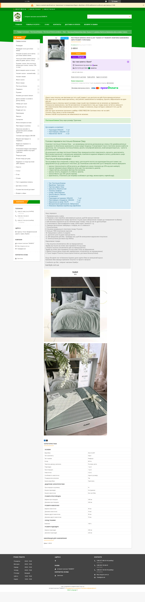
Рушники (18, 92)
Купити (78, 53)
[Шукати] (130, 17)
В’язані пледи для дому (23, 158)
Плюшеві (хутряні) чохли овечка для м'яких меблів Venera (25, 54)
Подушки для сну (21, 107)
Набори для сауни (21, 103)
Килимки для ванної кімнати (24, 95)
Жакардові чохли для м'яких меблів (24, 49)
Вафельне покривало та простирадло (23, 144)
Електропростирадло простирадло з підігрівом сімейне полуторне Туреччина (26, 150)
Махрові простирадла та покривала (23, 139)
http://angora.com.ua (23, 246)
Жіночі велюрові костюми (23, 122)
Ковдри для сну (21, 110)
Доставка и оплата (72, 24)
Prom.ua (82, 586)
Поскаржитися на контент (73, 588)
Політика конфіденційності (88, 588)
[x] (47, 441)
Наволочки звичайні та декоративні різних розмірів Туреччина (24, 130)
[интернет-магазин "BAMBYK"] (17, 17)
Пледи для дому (21, 155)
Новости (18, 167)
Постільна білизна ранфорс (52, 32)
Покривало (19, 89)
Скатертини (19, 119)
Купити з (75, 57)
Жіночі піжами (20, 83)
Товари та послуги (23, 32)
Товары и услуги (32, 24)
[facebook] (45, 441)
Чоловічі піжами (21, 76)
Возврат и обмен (91, 24)
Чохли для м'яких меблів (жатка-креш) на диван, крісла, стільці (26, 59)
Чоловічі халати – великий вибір (25, 73)
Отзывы (18, 178)
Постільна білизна (36, 32)
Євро (64, 32)
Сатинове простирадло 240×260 (25, 135)
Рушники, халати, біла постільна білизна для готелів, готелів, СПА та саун (26, 65)
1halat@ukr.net (21, 249)
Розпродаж (19, 45)
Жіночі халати (20, 80)
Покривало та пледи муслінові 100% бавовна (25, 162)
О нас (47, 24)
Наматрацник (20, 113)
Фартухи (18, 116)
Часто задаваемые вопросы (24, 182)
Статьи (18, 170)
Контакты (57, 24)
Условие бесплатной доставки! (25, 189)
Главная (18, 24)
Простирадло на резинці (23, 126)
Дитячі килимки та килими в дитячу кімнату (24, 99)
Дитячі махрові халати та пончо (25, 70)
